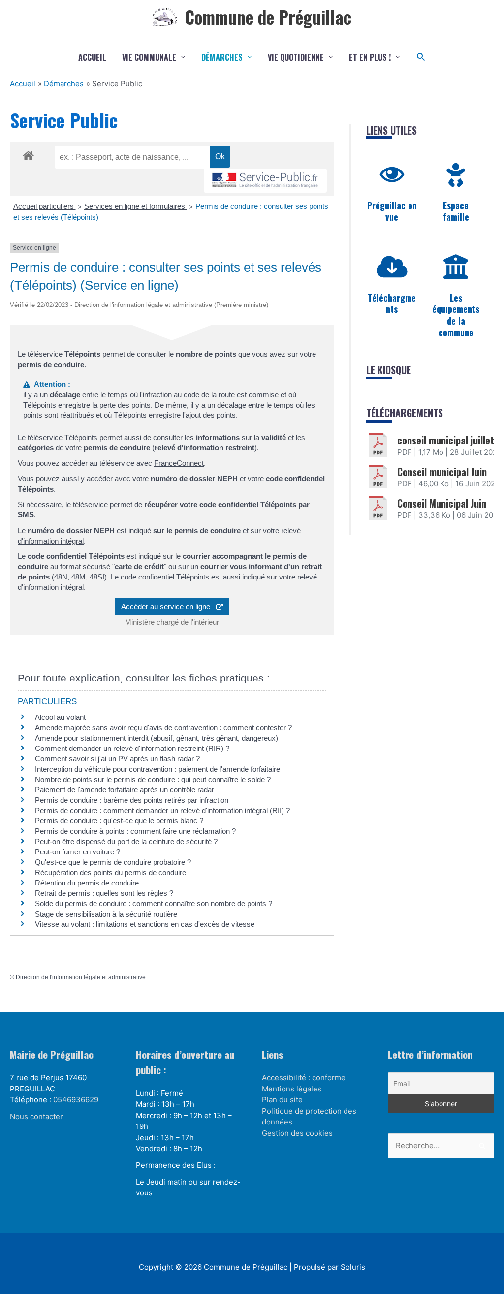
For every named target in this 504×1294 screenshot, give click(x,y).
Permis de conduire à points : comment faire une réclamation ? (135, 831)
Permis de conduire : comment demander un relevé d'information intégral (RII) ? (162, 810)
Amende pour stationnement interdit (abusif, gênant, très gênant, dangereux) (156, 738)
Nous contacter (36, 1116)
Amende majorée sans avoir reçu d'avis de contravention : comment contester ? (163, 727)
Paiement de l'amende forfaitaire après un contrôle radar (124, 789)
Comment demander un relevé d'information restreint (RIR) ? (132, 748)
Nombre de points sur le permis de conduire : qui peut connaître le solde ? (153, 779)
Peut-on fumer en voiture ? (77, 852)
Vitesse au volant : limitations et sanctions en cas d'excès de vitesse (144, 924)
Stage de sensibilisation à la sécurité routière (106, 914)
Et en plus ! (370, 57)
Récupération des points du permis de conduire (110, 872)
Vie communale (149, 57)
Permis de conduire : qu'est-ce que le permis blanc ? (119, 821)
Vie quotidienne (296, 57)
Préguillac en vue (392, 211)
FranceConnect (179, 463)
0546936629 (75, 1099)
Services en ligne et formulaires (135, 206)
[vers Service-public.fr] (265, 181)
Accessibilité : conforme (304, 1077)
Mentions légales (291, 1088)
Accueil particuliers (44, 206)
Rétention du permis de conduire (87, 883)
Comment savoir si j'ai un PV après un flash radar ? (117, 758)
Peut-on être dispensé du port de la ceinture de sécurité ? (126, 841)
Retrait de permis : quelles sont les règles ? (104, 893)
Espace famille (456, 211)
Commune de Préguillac (268, 17)
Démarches (222, 57)
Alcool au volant (60, 717)
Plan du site (282, 1099)
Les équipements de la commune (455, 315)
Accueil (92, 57)
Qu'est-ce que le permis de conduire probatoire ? (113, 862)
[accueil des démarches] (28, 154)
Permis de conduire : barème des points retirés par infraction (131, 800)
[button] (421, 57)
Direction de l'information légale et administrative (81, 977)
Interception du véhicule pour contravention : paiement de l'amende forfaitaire (157, 769)
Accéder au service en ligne (168, 606)
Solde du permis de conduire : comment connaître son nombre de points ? (153, 903)
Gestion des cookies (297, 1133)
